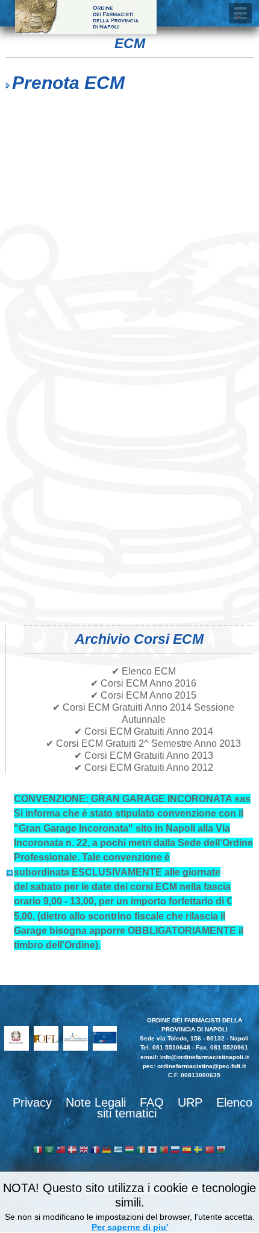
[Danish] (72, 1151)
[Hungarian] (129, 1151)
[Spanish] (187, 1151)
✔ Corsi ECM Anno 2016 (143, 683)
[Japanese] (152, 1151)
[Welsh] (221, 1151)
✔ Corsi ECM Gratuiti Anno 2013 (143, 755)
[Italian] (38, 1151)
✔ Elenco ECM (143, 671)
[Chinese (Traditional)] (61, 1151)
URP (190, 1102)
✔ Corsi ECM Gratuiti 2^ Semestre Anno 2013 (143, 743)
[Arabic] (49, 1151)
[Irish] (141, 1151)
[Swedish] (198, 1151)
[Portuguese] (164, 1151)
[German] (106, 1151)
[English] (84, 1151)
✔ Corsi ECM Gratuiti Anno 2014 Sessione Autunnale (143, 713)
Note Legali (96, 1102)
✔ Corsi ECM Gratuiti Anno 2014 (143, 731)
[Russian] (175, 1151)
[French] (95, 1151)
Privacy (32, 1102)
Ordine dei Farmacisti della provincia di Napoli (86, 17)
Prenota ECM (68, 83)
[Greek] (118, 1151)
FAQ (152, 1102)
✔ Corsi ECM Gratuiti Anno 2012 (143, 767)
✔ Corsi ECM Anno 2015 (143, 695)
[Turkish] (209, 1151)
